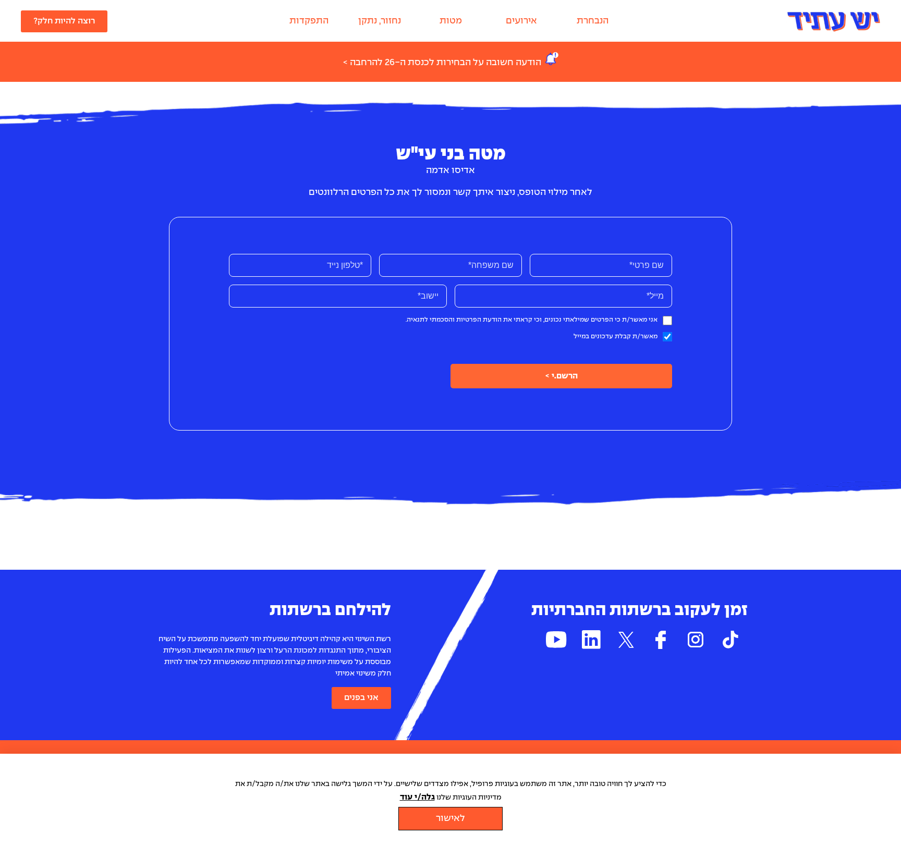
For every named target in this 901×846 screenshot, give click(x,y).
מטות (451, 21)
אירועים (521, 21)
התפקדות (308, 21)
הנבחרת (592, 21)
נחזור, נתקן (379, 21)
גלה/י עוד (417, 797)
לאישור (450, 818)
